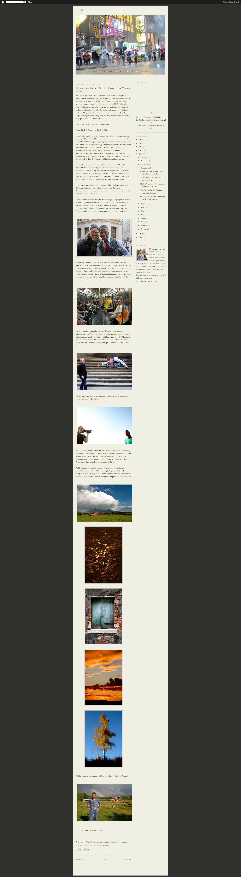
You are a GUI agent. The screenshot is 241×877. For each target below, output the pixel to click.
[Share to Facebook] (85, 849)
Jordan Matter (159, 249)
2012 (141, 150)
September (145, 168)
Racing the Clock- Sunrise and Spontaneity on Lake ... (151, 172)
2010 (141, 233)
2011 (141, 154)
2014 (141, 143)
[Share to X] (82, 849)
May (143, 214)
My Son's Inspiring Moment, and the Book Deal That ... (152, 185)
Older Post (128, 859)
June (143, 211)
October (144, 164)
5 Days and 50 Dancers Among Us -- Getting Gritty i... (153, 178)
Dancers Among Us (111, 265)
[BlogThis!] (79, 849)
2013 (141, 146)
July (143, 207)
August (144, 203)
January (144, 229)
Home (104, 859)
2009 (141, 237)
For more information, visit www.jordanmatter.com (120, 71)
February (144, 225)
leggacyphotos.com (123, 842)
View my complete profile (148, 282)
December (145, 157)
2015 (141, 139)
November (145, 160)
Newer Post (80, 859)
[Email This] (77, 849)
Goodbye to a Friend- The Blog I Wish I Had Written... (152, 197)
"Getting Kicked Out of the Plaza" (108, 176)
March (143, 222)
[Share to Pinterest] (87, 849)
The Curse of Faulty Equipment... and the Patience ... (152, 191)
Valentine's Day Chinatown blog (109, 101)
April (143, 218)
